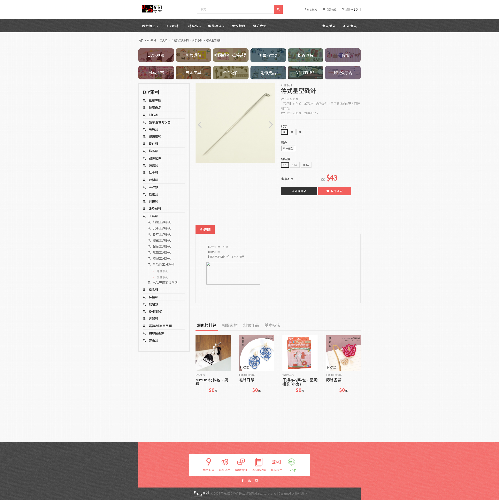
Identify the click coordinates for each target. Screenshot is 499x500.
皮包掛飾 (200, 375)
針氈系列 (197, 40)
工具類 (163, 40)
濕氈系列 (162, 277)
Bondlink (301, 493)
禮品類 (153, 289)
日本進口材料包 (247, 375)
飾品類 (153, 151)
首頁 (140, 40)
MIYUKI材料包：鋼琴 (212, 382)
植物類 (153, 194)
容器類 (153, 318)
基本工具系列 (162, 234)
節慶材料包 (288, 375)
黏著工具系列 (162, 246)
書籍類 (153, 340)
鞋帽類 (153, 296)
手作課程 (239, 25)
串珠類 (153, 129)
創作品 (153, 114)
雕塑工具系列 (162, 252)
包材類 (153, 179)
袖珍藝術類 (156, 333)
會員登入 (329, 25)
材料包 (193, 25)
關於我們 (260, 25)
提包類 (153, 304)
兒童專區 (155, 100)
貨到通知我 (299, 191)
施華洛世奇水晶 (160, 122)
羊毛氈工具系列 (180, 40)
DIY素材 (172, 25)
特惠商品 (155, 107)
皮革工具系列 (162, 228)
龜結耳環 (247, 380)
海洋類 (153, 187)
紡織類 (153, 165)
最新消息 (149, 25)
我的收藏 (336, 191)
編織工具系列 (162, 222)
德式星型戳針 (213, 40)
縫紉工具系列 (162, 258)
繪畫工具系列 (162, 240)
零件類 (153, 143)
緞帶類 (153, 201)
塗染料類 (155, 208)
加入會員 (350, 25)
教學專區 (215, 25)
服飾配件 (155, 158)
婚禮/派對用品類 (160, 325)
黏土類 (153, 172)
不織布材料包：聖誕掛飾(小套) (300, 382)
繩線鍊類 (155, 136)
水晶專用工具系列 (165, 282)
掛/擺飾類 (155, 311)
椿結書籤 (334, 380)
